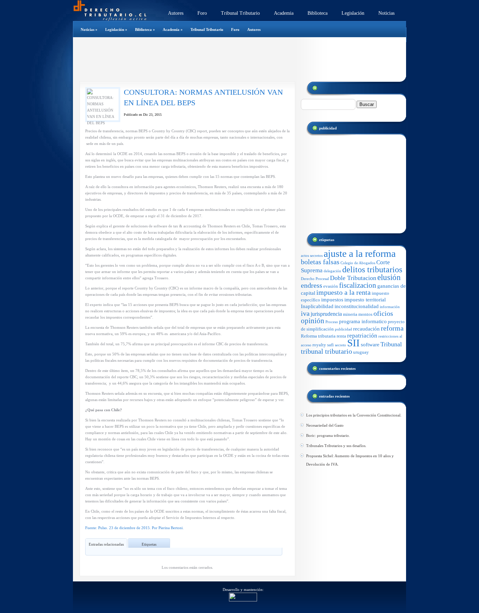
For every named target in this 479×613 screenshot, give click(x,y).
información (390, 307)
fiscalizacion (357, 285)
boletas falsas (320, 262)
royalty (319, 344)
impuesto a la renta (343, 292)
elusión (389, 277)
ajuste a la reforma (360, 253)
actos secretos (312, 256)
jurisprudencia (326, 314)
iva (305, 313)
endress (311, 285)
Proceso (331, 322)
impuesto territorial (365, 299)
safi (330, 344)
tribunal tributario (326, 351)
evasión (330, 286)
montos (365, 314)
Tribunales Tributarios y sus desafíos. (336, 446)
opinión (312, 321)
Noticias (386, 13)
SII (353, 342)
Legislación (353, 13)
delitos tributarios (372, 269)
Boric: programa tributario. (328, 435)
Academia (284, 13)
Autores (175, 13)
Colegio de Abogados (357, 263)
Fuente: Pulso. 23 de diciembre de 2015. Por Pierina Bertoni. (134, 528)
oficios (383, 313)
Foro (202, 13)
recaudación (366, 329)
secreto (340, 345)
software (370, 344)
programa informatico (363, 321)
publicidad (343, 329)
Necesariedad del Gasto (325, 425)
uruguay (361, 352)
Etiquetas (149, 544)
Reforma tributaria (318, 336)
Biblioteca (318, 13)
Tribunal (391, 344)
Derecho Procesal (315, 279)
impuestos (332, 299)
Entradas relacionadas (106, 544)
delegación (332, 271)
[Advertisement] (235, 59)
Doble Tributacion (353, 277)
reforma (392, 328)
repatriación (362, 335)
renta (341, 336)
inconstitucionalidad (357, 306)
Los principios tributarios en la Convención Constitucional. (354, 415)
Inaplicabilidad (317, 306)
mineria (350, 314)
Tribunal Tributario (240, 13)
